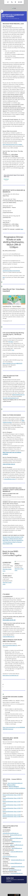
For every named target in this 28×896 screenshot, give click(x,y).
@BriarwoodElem (11, 785)
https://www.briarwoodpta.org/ (15, 783)
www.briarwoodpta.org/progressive (11, 270)
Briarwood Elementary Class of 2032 (12, 805)
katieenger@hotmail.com (18, 394)
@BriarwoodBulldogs (14, 786)
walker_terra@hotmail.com (16, 845)
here (22, 229)
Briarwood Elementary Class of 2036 (12, 816)
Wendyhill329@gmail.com (15, 870)
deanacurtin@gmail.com (16, 835)
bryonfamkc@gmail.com (17, 873)
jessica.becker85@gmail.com (10, 856)
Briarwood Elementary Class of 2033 (12, 808)
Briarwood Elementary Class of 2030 (12, 798)
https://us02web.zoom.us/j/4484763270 (12, 363)
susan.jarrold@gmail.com (16, 851)
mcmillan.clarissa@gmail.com (10, 398)
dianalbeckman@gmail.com (18, 866)
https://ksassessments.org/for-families (12, 144)
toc (2, 11)
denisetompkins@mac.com (18, 860)
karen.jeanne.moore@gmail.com (10, 675)
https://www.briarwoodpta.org (10, 645)
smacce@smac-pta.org (10, 479)
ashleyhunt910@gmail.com (16, 838)
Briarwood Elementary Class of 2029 (12, 795)
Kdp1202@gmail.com (17, 848)
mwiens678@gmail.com (8, 636)
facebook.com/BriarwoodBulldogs (17, 788)
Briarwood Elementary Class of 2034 (12, 811)
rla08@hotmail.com (16, 841)
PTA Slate (10, 341)
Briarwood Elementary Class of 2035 (12, 815)
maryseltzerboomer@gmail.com (11, 833)
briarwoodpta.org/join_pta (9, 620)
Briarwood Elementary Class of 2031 (12, 801)
